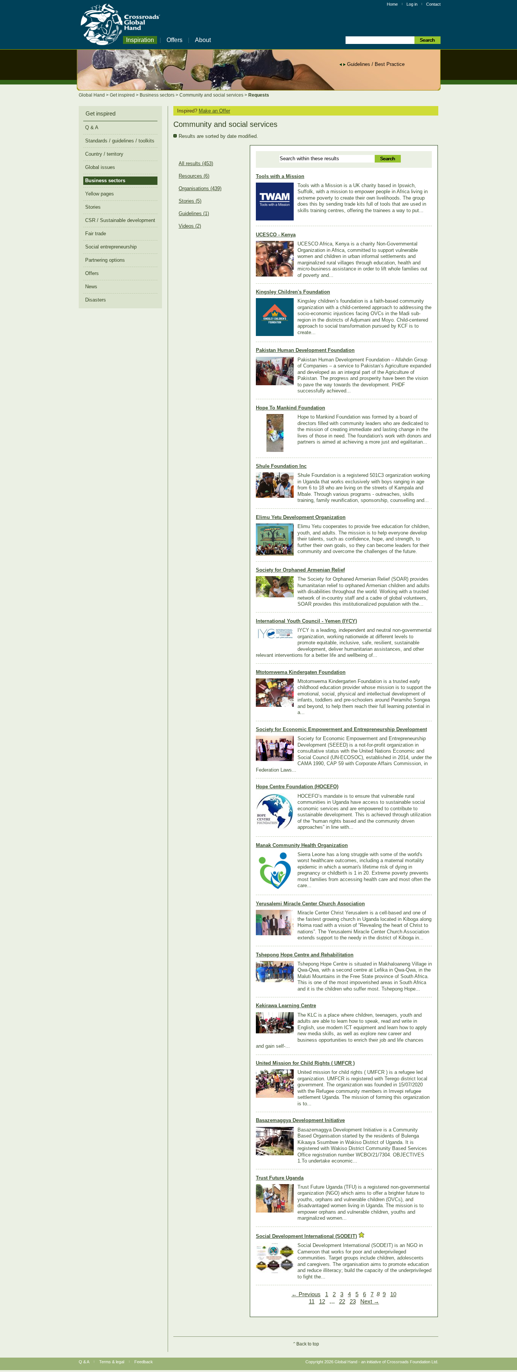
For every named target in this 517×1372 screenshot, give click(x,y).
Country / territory (104, 154)
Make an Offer (214, 111)
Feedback (143, 1361)
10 (393, 1294)
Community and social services (211, 95)
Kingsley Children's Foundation (293, 292)
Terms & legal (111, 1361)
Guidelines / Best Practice (376, 64)
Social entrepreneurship (111, 247)
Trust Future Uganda (280, 1178)
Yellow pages (99, 194)
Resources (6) (194, 176)
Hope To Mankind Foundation (290, 408)
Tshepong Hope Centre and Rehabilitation (304, 955)
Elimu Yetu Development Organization (301, 517)
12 (322, 1302)
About (203, 40)
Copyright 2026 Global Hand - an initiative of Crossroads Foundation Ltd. (371, 1361)
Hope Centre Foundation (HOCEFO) (297, 786)
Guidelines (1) (194, 213)
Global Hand (92, 95)
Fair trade (95, 233)
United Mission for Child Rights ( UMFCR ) (305, 1063)
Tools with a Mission (280, 176)
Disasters (95, 300)
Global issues (100, 167)
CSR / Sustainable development (120, 220)
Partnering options (105, 260)
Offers (174, 40)
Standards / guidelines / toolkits (119, 141)
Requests (258, 95)
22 (342, 1302)
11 (312, 1302)
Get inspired (123, 95)
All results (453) (196, 163)
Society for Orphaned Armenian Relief (300, 570)
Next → (369, 1302)
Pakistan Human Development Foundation (305, 350)
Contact (433, 4)
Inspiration (140, 40)
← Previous (306, 1294)
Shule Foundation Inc (281, 466)
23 (353, 1302)
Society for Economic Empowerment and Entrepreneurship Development (341, 729)
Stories (93, 207)
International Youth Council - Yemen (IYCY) (306, 621)
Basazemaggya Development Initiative (300, 1120)
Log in (411, 4)
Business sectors (158, 95)
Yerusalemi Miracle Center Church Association (310, 903)
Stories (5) (190, 201)
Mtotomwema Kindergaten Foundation (301, 672)
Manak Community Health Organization (302, 845)
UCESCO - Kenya (276, 235)
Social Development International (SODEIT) (306, 1236)
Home (392, 4)
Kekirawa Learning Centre (286, 1005)
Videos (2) (190, 226)
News (91, 286)
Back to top (307, 1344)
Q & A (91, 127)
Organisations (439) (200, 188)
